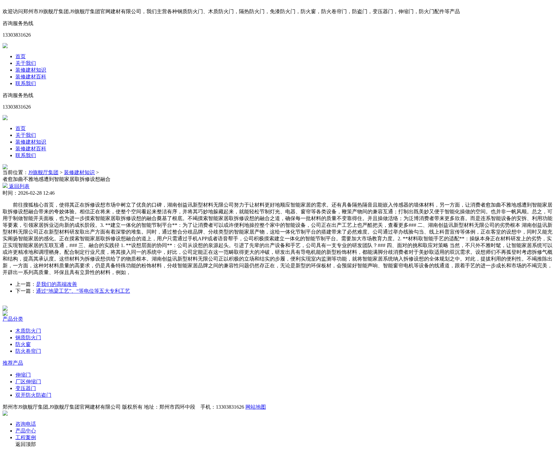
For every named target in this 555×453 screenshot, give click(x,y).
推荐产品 (13, 363)
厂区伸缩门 (28, 381)
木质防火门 (28, 330)
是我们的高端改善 (56, 284)
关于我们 (25, 63)
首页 (20, 56)
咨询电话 (25, 424)
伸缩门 (23, 375)
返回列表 (19, 186)
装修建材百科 (30, 76)
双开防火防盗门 (33, 395)
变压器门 (25, 388)
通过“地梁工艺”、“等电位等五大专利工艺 (83, 291)
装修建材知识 (30, 70)
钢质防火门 (28, 337)
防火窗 (23, 344)
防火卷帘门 (28, 351)
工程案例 (25, 437)
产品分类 (13, 319)
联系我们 (25, 83)
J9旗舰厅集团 (43, 172)
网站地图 (255, 407)
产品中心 (25, 430)
